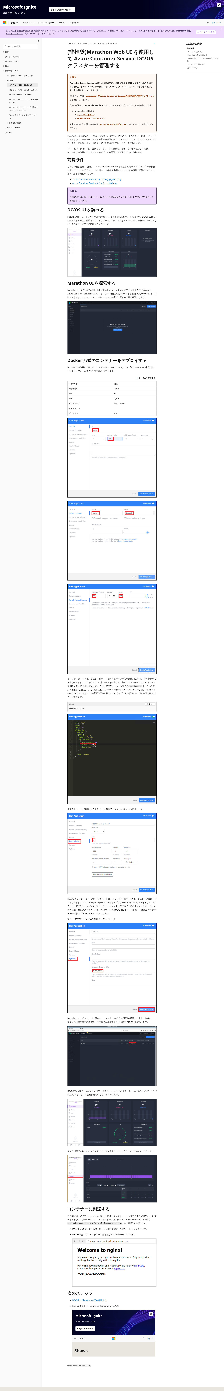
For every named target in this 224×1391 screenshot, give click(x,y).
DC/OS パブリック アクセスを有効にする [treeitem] (23, 101)
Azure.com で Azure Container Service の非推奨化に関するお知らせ (119, 96)
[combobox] (20, 46)
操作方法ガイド (108, 43)
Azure (96, 43)
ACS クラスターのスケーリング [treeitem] (20, 75)
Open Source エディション (90, 118)
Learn (70, 43)
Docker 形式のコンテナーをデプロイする (203, 59)
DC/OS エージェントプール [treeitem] (20, 94)
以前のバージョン (83, 43)
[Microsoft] (4, 22)
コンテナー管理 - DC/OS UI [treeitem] (20, 85)
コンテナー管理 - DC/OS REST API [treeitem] (23, 90)
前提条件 (190, 48)
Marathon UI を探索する (197, 55)
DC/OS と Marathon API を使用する (89, 1300)
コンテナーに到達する (196, 64)
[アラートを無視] (219, 5)
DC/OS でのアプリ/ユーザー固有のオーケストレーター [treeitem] (23, 109)
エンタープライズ (85, 114)
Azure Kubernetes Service (113, 124)
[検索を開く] (208, 22)
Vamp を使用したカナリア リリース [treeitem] (23, 117)
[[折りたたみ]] (38, 41)
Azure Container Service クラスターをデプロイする (96, 179)
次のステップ (192, 67)
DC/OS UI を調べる (195, 51)
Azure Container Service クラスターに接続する (94, 183)
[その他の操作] (154, 43)
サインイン (216, 22)
